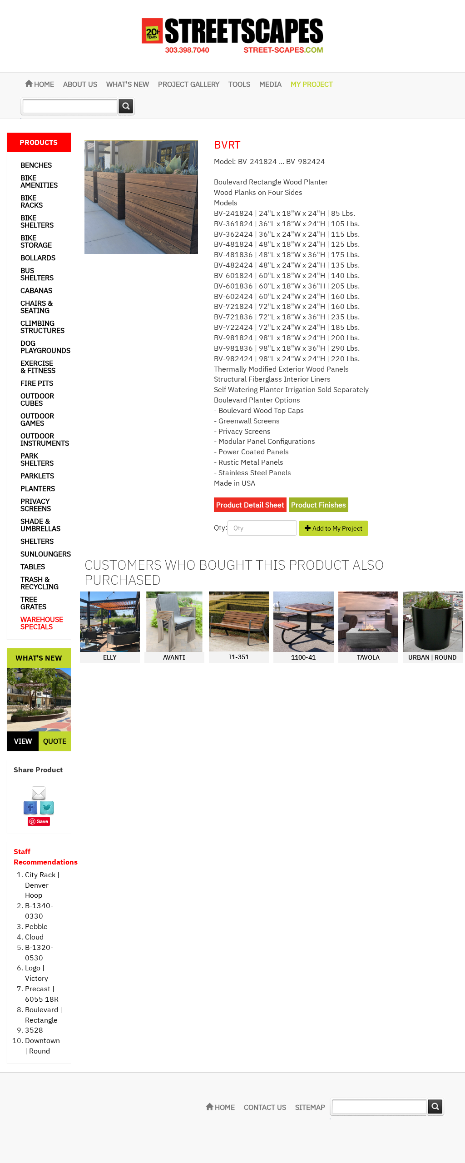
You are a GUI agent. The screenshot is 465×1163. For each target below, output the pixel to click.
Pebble (36, 926)
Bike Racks (31, 201)
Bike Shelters (37, 221)
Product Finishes (318, 504)
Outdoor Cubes (37, 399)
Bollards (37, 257)
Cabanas (36, 290)
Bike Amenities (39, 181)
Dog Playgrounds (45, 346)
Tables (32, 566)
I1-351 (239, 657)
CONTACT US (265, 1107)
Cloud (34, 936)
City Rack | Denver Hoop (42, 885)
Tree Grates (33, 603)
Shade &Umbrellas (40, 525)
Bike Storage (36, 241)
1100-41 (303, 657)
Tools (239, 84)
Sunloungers (45, 553)
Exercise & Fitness (37, 366)
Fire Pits (36, 383)
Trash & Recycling (39, 583)
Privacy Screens (35, 505)
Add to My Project (336, 528)
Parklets (37, 475)
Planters (37, 488)
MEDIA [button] (270, 84)
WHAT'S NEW (127, 84)
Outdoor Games (37, 419)
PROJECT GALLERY (188, 84)
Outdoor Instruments (44, 439)
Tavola (368, 657)
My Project (312, 84)
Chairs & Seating (36, 306)
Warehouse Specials (41, 623)
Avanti (174, 657)
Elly (110, 657)
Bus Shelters (37, 274)
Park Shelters (37, 459)
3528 (34, 1029)
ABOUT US (80, 84)
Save (42, 821)
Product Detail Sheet (250, 504)
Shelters (37, 541)
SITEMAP (310, 1107)
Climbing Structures (42, 326)
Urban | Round (432, 657)
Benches (36, 164)
